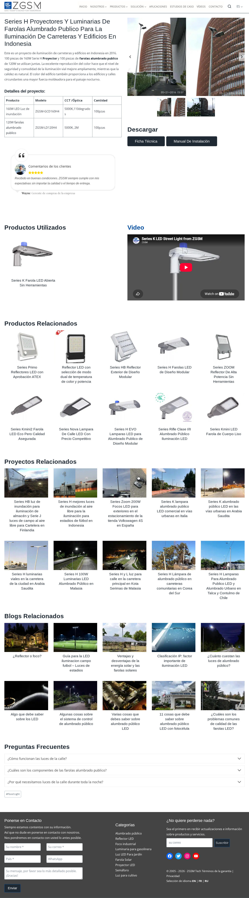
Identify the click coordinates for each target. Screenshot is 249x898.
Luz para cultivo (126, 875)
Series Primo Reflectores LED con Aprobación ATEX (27, 372)
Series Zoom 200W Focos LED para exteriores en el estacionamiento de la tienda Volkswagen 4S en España (125, 513)
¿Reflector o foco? (27, 656)
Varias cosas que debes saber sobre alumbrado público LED (125, 721)
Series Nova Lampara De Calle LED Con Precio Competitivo (76, 434)
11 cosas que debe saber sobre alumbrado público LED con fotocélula (174, 721)
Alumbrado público (128, 833)
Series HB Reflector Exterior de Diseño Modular (125, 372)
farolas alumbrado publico (15, 127)
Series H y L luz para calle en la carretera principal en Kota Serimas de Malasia (125, 581)
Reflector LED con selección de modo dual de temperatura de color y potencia (76, 374)
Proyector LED (125, 865)
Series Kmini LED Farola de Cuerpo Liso (223, 431)
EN (194, 881)
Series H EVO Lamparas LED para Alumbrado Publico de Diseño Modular (125, 436)
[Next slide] (242, 56)
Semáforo (122, 870)
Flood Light (13, 794)
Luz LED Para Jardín (128, 854)
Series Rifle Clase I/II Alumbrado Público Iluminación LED (174, 434)
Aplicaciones (158, 6)
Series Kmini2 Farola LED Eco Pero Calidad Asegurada (27, 434)
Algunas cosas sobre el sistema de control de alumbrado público (76, 719)
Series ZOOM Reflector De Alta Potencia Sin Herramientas (224, 374)
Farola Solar (123, 860)
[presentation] (32, 255)
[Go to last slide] (130, 56)
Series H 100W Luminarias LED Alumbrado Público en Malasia (76, 581)
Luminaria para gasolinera (133, 849)
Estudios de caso (182, 6)
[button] (171, 107)
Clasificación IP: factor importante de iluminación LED (174, 660)
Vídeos (201, 6)
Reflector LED (124, 839)
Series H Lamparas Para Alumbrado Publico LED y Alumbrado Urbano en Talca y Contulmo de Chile (223, 586)
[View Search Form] (229, 6)
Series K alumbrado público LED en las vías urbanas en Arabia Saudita (224, 509)
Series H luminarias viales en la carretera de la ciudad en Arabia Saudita (27, 581)
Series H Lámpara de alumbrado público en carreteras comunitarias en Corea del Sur (174, 583)
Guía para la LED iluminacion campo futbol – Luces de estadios (76, 663)
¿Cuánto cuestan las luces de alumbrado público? (223, 660)
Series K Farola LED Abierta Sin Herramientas (33, 283)
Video (135, 227)
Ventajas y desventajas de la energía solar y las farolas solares (125, 663)
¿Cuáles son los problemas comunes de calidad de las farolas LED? (224, 721)
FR (200, 881)
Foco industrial (125, 844)
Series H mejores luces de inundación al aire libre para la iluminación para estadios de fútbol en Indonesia (76, 513)
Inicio (83, 6)
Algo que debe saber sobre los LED (27, 716)
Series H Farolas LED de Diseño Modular (174, 369)
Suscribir (222, 843)
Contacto (216, 6)
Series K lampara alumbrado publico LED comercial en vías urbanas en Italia (174, 509)
